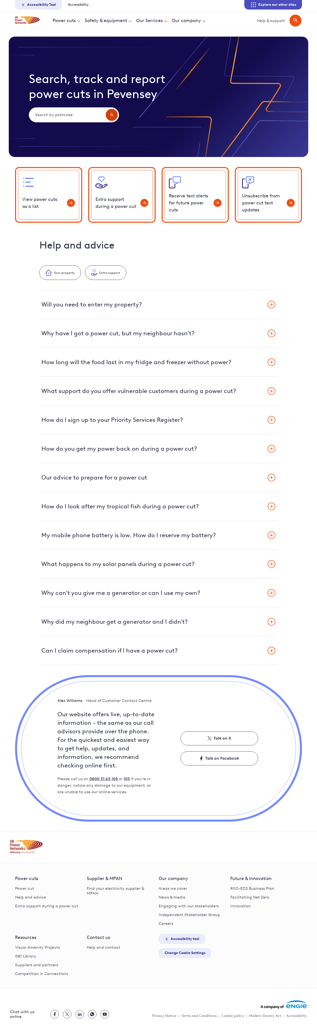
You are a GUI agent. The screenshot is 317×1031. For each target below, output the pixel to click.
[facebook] (54, 1014)
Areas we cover (173, 888)
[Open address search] (112, 115)
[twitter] (67, 1014)
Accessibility (78, 5)
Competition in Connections (41, 973)
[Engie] (284, 1004)
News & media (172, 897)
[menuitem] (67, 20)
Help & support (271, 20)
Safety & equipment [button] (106, 20)
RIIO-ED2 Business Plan (252, 888)
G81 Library (25, 956)
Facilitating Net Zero (249, 897)
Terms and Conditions (199, 1016)
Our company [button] (186, 20)
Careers (166, 923)
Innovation (240, 906)
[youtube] (104, 1014)
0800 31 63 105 (103, 778)
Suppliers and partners (36, 965)
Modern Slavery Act (265, 1016)
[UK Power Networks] (27, 20)
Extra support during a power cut (46, 906)
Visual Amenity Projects (37, 947)
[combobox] (67, 115)
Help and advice (30, 897)
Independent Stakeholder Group (189, 914)
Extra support (109, 273)
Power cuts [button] (64, 20)
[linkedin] (79, 1014)
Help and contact (103, 947)
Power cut (24, 888)
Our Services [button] (149, 20)
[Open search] (295, 21)
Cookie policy (233, 1016)
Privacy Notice (164, 1016)
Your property (64, 273)
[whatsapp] (92, 1014)
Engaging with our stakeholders (189, 906)
